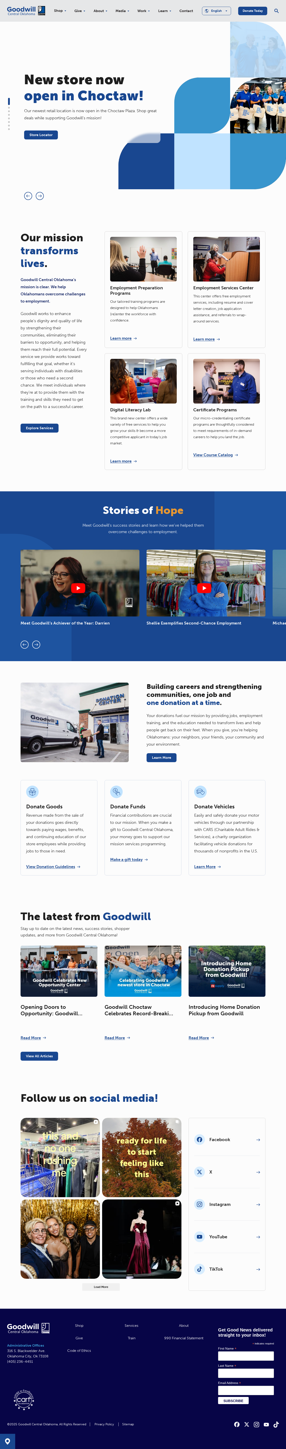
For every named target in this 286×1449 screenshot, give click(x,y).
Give (78, 11)
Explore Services (39, 428)
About (99, 11)
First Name (227, 1348)
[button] (9, 101)
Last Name (227, 1366)
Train (131, 1338)
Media (121, 11)
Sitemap (128, 1424)
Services (131, 1325)
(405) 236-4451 (20, 1361)
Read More (31, 1037)
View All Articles (39, 1056)
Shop (58, 11)
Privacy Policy (104, 1424)
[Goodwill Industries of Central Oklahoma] (26, 11)
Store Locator (41, 135)
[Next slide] (40, 196)
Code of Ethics (79, 1350)
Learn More (161, 757)
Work (141, 11)
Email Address (229, 1383)
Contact (186, 11)
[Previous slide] (28, 196)
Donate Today (253, 11)
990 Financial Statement (183, 1338)
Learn (163, 11)
